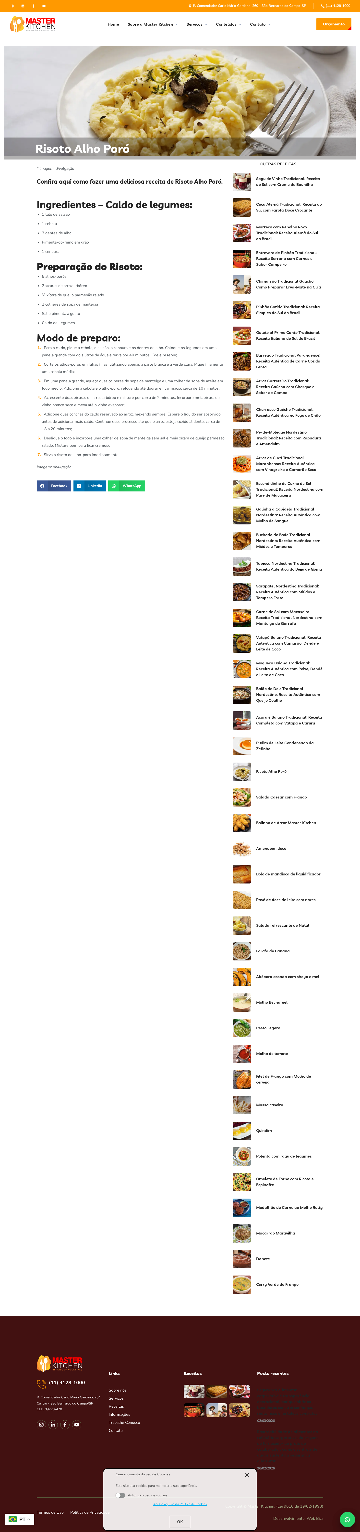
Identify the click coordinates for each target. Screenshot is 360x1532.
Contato (116, 1430)
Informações (119, 1414)
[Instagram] (12, 6)
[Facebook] (33, 6)
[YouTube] (44, 6)
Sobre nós (118, 1390)
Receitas (116, 1406)
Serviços (116, 1398)
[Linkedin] (23, 6)
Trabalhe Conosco (124, 1422)
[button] (333, 24)
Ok (180, 1521)
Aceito (120, 1495)
